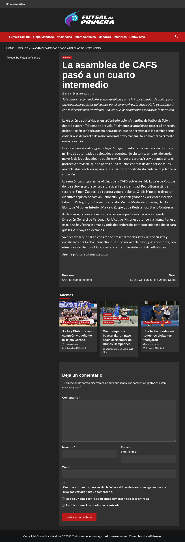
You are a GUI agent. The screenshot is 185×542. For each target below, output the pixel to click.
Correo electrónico (129, 449)
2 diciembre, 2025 (73, 348)
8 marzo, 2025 (152, 348)
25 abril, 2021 (82, 93)
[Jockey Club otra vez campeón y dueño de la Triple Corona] (78, 313)
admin (68, 93)
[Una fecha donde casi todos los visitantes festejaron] (160, 313)
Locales (67, 57)
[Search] (176, 36)
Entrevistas (137, 36)
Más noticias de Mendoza (116, 318)
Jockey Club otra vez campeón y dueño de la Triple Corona (77, 336)
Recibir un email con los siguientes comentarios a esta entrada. (108, 498)
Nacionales (64, 36)
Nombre (68, 447)
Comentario (71, 397)
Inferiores (120, 36)
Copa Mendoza (43, 36)
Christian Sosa (71, 344)
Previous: (77, 277)
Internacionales (85, 36)
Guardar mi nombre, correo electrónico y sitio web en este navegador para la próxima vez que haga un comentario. (114, 489)
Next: (153, 277)
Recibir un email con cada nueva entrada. (93, 505)
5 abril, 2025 (128, 349)
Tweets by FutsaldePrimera (23, 57)
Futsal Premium (20, 36)
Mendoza (104, 36)
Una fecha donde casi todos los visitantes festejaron (158, 336)
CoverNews (136, 536)
